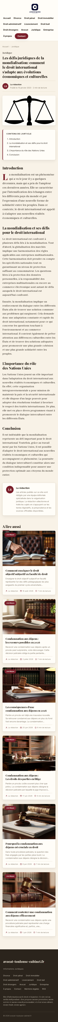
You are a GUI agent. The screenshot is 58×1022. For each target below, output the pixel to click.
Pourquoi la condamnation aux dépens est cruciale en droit (24, 845)
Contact (21, 36)
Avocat (24, 30)
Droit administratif (12, 24)
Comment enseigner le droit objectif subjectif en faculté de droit (26, 572)
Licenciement (31, 24)
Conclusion (14, 155)
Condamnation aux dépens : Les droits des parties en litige (23, 777)
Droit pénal (29, 18)
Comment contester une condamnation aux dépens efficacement (29, 913)
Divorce (17, 18)
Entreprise (48, 30)
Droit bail (45, 24)
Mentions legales (31, 989)
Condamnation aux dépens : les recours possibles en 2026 (23, 640)
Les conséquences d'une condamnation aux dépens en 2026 (26, 708)
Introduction (14, 139)
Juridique (35, 30)
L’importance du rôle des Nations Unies (27, 150)
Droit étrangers (10, 30)
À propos (7, 36)
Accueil (7, 18)
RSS (44, 989)
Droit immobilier (46, 18)
